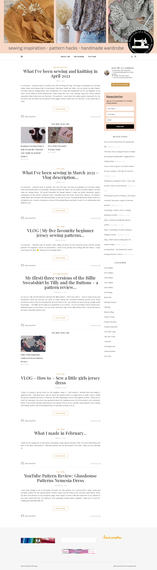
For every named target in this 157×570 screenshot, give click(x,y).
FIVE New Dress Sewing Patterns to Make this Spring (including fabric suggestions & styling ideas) (119, 156)
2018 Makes (108, 268)
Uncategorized (60, 67)
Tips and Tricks (109, 336)
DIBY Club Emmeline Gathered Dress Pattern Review (32, 358)
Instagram (79, 56)
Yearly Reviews (109, 351)
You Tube (60, 169)
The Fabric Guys (110, 332)
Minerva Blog (109, 312)
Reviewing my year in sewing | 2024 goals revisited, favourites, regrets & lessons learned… (119, 200)
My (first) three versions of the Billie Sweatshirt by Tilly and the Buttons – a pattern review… (60, 282)
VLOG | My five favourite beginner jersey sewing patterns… (60, 233)
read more (60, 109)
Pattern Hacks (109, 317)
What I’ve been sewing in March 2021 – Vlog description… (60, 175)
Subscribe (120, 126)
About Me (65, 56)
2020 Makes (108, 278)
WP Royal (34, 566)
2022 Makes (108, 287)
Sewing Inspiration (111, 327)
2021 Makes (108, 282)
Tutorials (107, 341)
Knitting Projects (110, 302)
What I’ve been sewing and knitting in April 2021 (60, 73)
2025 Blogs (108, 292)
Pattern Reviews (60, 274)
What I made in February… (60, 433)
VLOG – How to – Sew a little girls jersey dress (60, 380)
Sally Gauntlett (30, 117)
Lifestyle (107, 307)
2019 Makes (108, 273)
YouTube (92, 56)
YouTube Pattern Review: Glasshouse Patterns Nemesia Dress (60, 478)
